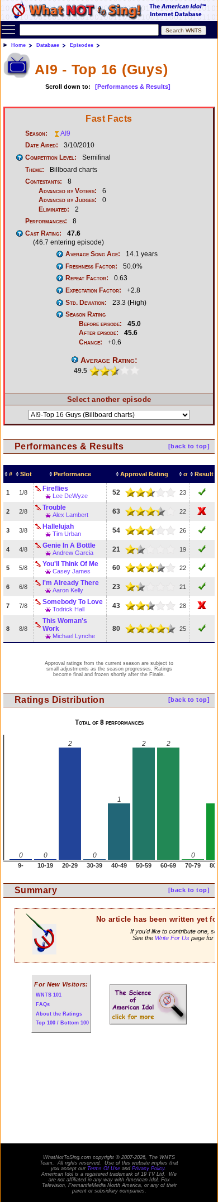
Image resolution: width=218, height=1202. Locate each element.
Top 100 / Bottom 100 (62, 1023)
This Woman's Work (64, 625)
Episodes (81, 45)
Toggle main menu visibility (8, 29)
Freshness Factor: (91, 266)
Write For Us (172, 938)
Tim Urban (67, 533)
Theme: (34, 170)
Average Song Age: (92, 254)
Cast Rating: (43, 233)
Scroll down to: (68, 86)
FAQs (43, 1004)
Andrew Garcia (73, 552)
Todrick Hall (68, 609)
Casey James (72, 571)
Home (18, 45)
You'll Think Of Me (70, 564)
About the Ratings (59, 1014)
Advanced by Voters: (68, 191)
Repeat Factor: (86, 278)
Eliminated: (54, 209)
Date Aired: (41, 145)
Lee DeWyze (70, 495)
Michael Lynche (74, 636)
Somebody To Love (72, 602)
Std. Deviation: (86, 303)
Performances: (46, 221)
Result (204, 474)
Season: (36, 133)
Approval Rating (144, 474)
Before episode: (100, 324)
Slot (26, 474)
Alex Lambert (70, 514)
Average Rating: (109, 360)
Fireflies (55, 488)
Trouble (54, 507)
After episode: (99, 333)
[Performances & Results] (132, 86)
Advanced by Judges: (68, 200)
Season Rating (85, 314)
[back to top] (189, 446)
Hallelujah (58, 526)
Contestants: (43, 181)
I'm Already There (70, 583)
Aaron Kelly (68, 590)
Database (47, 45)
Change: (90, 342)
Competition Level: (51, 157)
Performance (72, 474)
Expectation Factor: (93, 290)
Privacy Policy (148, 1168)
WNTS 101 (48, 995)
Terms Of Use (103, 1168)
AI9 (65, 133)
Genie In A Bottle (69, 545)
